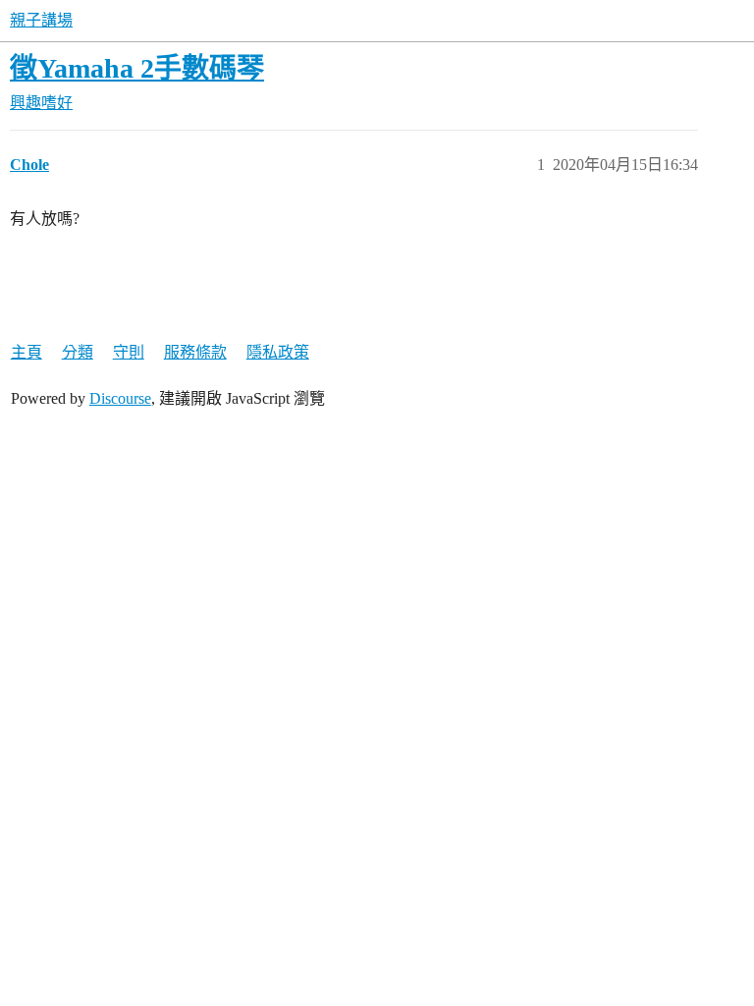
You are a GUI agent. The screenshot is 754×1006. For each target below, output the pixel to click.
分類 (77, 352)
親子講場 (41, 20)
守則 (128, 352)
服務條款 (195, 352)
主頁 (26, 352)
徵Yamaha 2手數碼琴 (137, 68)
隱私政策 (277, 352)
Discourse (120, 398)
